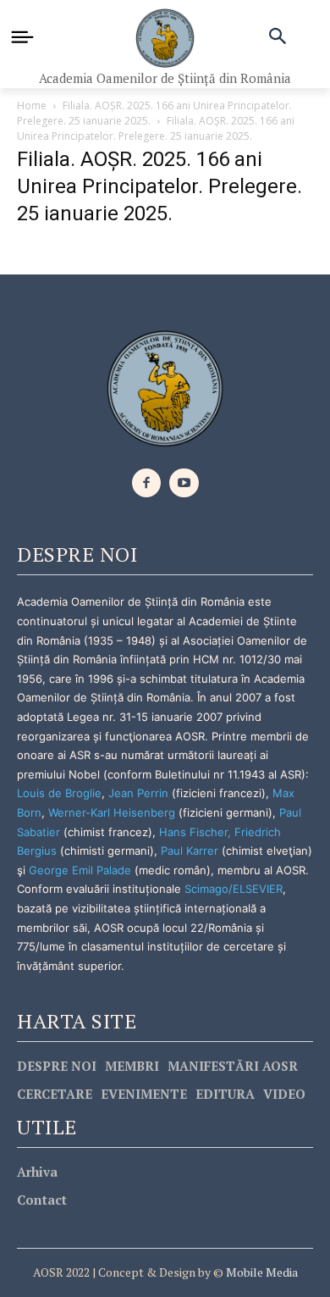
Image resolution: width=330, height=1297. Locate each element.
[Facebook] (147, 483)
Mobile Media (260, 1272)
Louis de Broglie (59, 793)
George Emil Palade (80, 870)
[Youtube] (184, 483)
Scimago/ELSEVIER (233, 888)
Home (32, 105)
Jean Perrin (140, 793)
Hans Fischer (193, 832)
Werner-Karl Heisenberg (111, 812)
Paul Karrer (189, 850)
